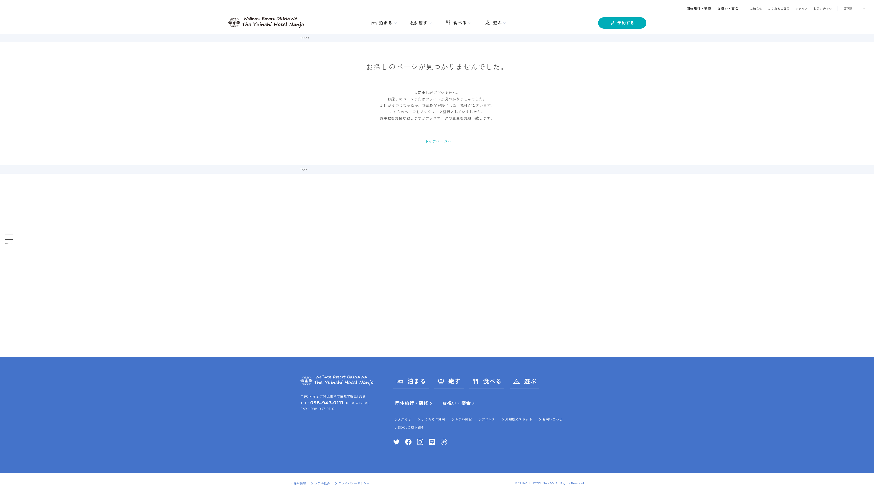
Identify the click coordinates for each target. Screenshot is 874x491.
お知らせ (756, 8)
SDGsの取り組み (411, 428)
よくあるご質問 (779, 8)
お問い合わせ (822, 8)
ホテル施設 (463, 419)
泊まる (416, 381)
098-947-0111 (326, 403)
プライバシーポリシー (354, 483)
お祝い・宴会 (728, 9)
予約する (625, 22)
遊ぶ (530, 381)
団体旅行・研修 (699, 9)
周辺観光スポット (518, 419)
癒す (454, 381)
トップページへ (438, 141)
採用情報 (300, 483)
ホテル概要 (322, 483)
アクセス (801, 8)
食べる (492, 381)
